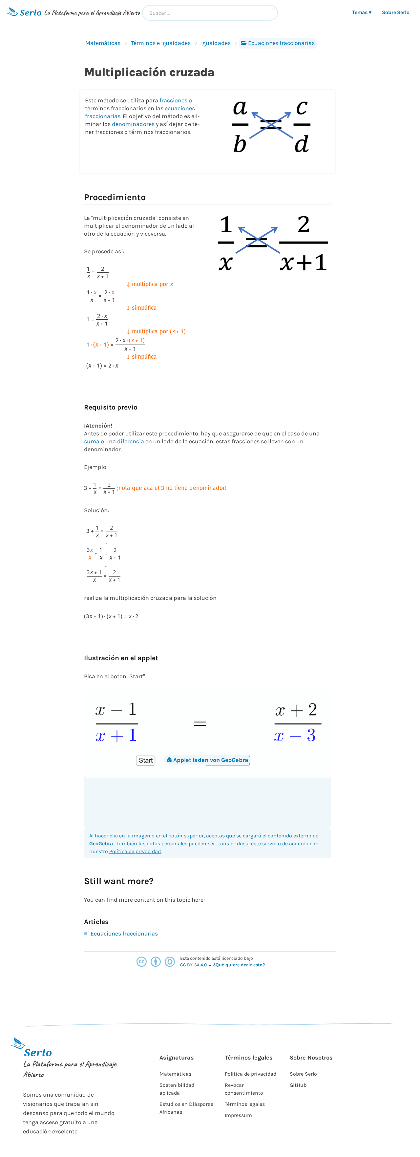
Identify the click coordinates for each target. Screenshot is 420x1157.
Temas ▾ (361, 12)
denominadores (133, 124)
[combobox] (210, 13)
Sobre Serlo (396, 12)
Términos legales (245, 1104)
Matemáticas (102, 43)
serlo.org (275, 965)
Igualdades (216, 43)
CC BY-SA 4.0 (194, 965)
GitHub (298, 1085)
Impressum (238, 1115)
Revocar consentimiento (244, 1089)
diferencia (130, 441)
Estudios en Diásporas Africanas (186, 1108)
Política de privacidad (135, 851)
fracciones (173, 100)
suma (91, 441)
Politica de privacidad (250, 1074)
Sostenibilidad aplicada (176, 1089)
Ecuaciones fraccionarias (281, 43)
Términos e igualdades (161, 43)
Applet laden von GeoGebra (210, 760)
